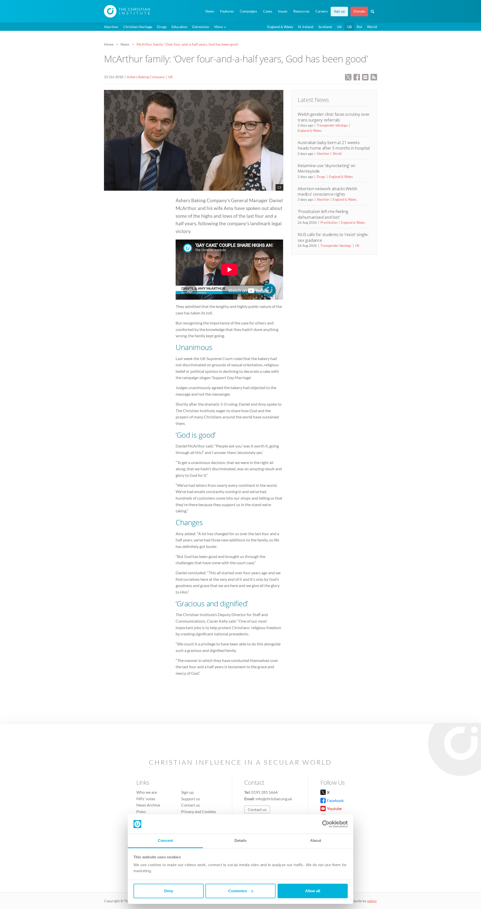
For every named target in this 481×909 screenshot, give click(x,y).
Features (227, 11)
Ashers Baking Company (146, 77)
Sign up (339, 11)
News (209, 11)
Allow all (312, 891)
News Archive (148, 805)
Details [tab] (240, 840)
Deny (168, 891)
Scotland (325, 27)
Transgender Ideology (332, 125)
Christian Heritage (137, 27)
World (372, 27)
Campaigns (248, 11)
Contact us (190, 805)
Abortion (111, 27)
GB (349, 27)
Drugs (162, 27)
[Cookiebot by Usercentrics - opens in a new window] (326, 824)
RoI (359, 27)
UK (339, 27)
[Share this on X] (348, 76)
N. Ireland (305, 27)
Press (141, 811)
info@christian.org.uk (274, 798)
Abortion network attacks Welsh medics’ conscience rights (327, 191)
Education (179, 27)
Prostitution (328, 222)
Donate (359, 11)
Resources (301, 11)
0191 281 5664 (264, 792)
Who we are (146, 792)
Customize (237, 891)
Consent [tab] (165, 840)
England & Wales (280, 27)
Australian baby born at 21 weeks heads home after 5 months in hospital (334, 145)
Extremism (200, 27)
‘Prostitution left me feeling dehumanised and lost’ (323, 214)
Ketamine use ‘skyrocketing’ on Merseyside (326, 168)
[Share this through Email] (365, 76)
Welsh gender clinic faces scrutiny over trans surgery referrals (334, 117)
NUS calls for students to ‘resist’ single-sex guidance (333, 237)
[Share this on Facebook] (356, 76)
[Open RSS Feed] (374, 76)
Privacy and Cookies (198, 811)
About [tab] (315, 840)
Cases (267, 11)
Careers (321, 11)
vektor (372, 901)
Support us (190, 798)
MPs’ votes (145, 798)
